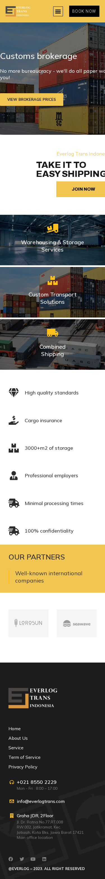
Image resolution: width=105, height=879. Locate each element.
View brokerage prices (31, 99)
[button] (58, 11)
